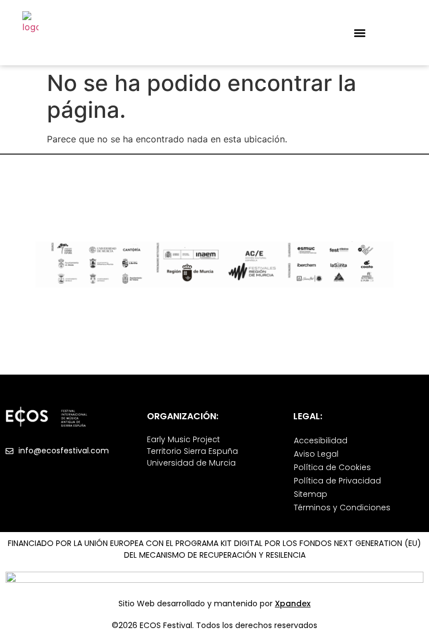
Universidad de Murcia (191, 462)
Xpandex (293, 603)
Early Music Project (183, 439)
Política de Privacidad (337, 480)
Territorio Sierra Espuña (192, 451)
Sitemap (310, 494)
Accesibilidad (320, 440)
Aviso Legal (316, 453)
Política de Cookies (332, 467)
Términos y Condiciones (342, 507)
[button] (359, 32)
